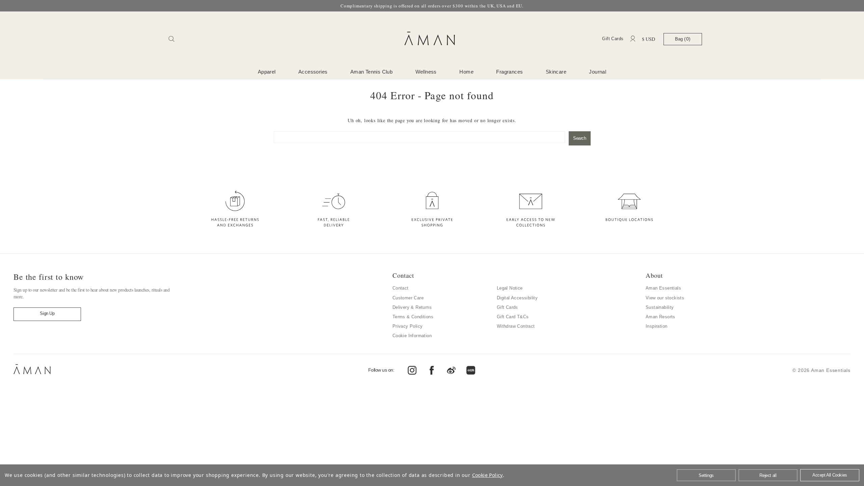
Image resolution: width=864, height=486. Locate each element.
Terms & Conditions (413, 316)
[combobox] (419, 137)
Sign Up (47, 313)
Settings (706, 475)
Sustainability (660, 307)
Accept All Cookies (829, 475)
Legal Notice (510, 288)
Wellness (426, 72)
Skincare (556, 72)
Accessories (312, 72)
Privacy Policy (408, 326)
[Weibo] (412, 370)
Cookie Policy (487, 475)
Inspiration (656, 326)
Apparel (267, 72)
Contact (401, 288)
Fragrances (509, 72)
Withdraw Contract (516, 326)
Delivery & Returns (412, 307)
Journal (597, 72)
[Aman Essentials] (32, 374)
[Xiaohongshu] (470, 370)
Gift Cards (612, 38)
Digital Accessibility (517, 297)
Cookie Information (412, 335)
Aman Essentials (663, 288)
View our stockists (665, 297)
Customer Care (408, 297)
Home (466, 72)
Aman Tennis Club (371, 72)
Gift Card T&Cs (513, 316)
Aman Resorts (660, 316)
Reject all (767, 475)
